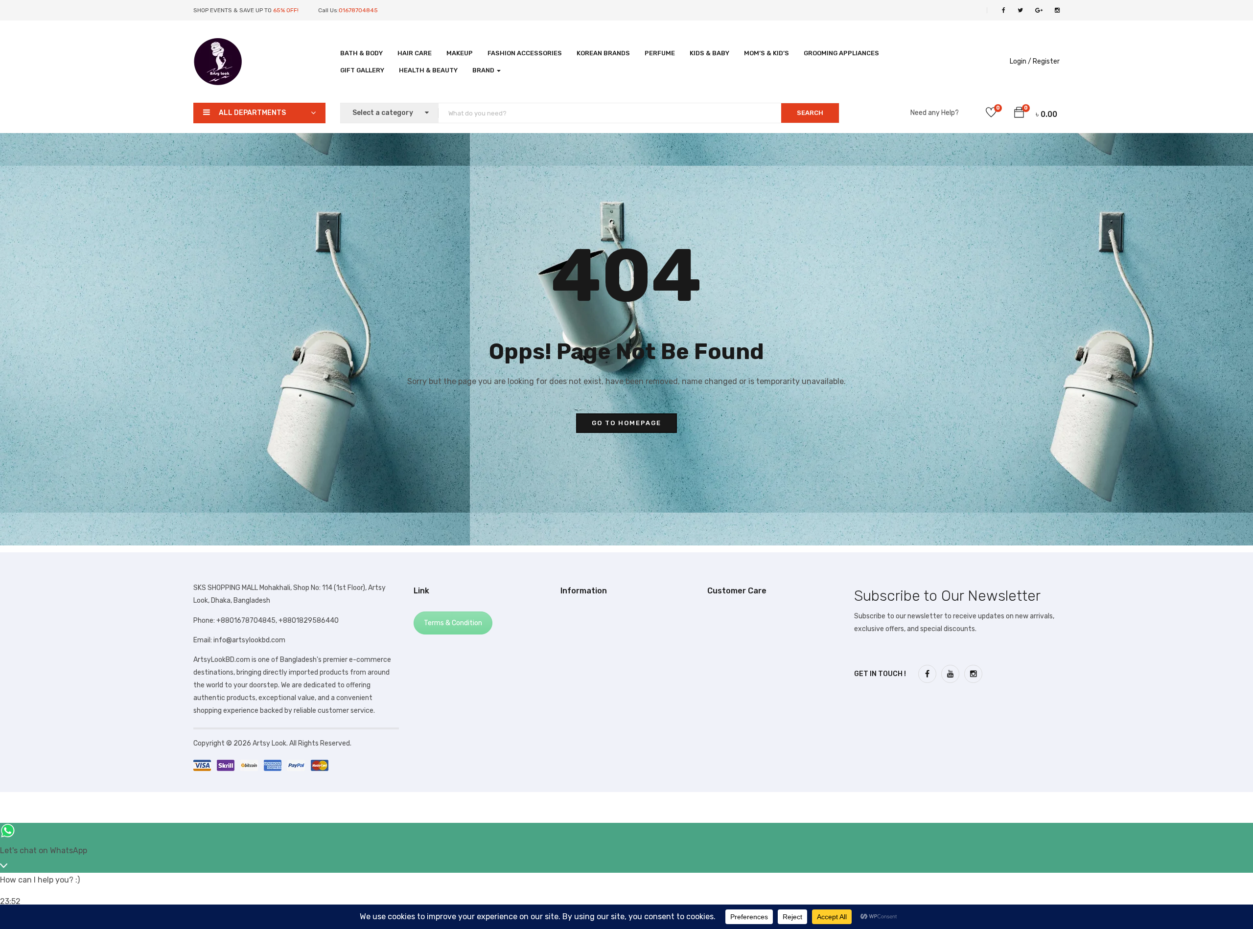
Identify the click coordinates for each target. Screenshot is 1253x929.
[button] (1019, 114)
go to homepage (626, 423)
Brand (484, 70)
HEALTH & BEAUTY (428, 70)
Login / (1020, 61)
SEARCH (810, 112)
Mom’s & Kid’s (766, 53)
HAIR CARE (414, 53)
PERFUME (660, 53)
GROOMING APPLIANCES (841, 53)
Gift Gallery (362, 70)
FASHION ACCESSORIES (524, 53)
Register (1046, 61)
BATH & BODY (361, 53)
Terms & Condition (453, 623)
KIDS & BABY (709, 53)
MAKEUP (459, 53)
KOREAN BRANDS (603, 53)
